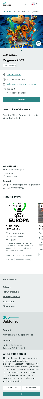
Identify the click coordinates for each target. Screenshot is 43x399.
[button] (35, 4)
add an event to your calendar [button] (21, 84)
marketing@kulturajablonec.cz (18, 335)
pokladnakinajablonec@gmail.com (23, 185)
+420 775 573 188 (15, 188)
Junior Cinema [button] (14, 74)
